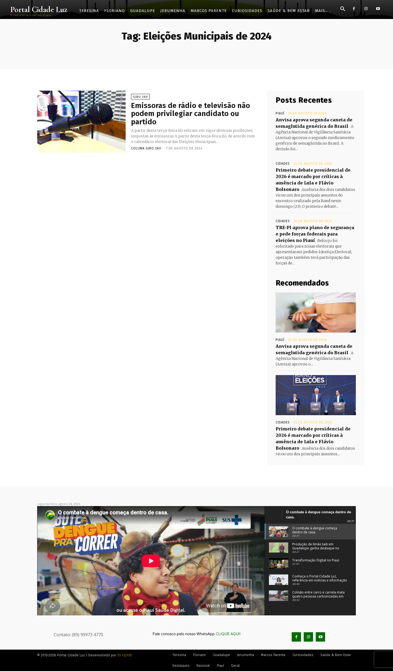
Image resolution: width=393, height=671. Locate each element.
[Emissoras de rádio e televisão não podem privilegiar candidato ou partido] (81, 122)
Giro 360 (140, 97)
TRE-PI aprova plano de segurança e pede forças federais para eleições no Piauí (315, 234)
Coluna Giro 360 (146, 148)
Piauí (280, 113)
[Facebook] (354, 8)
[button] (342, 9)
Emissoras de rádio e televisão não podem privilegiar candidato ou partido (190, 113)
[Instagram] (366, 8)
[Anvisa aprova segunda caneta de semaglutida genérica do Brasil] (316, 312)
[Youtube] (378, 8)
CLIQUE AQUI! (228, 633)
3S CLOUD (124, 655)
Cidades (283, 163)
